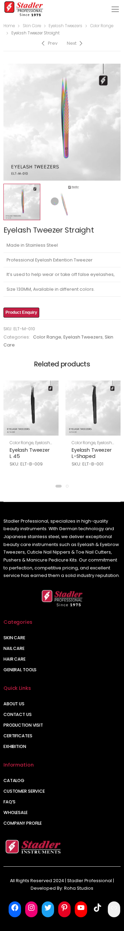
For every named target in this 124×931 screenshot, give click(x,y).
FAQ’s (9, 802)
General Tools (20, 670)
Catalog (13, 780)
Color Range (101, 26)
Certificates (17, 736)
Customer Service (24, 791)
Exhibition (14, 746)
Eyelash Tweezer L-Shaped (92, 453)
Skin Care (32, 26)
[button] (58, 486)
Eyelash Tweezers (65, 26)
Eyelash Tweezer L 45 (30, 453)
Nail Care (13, 648)
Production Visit (23, 725)
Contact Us (17, 714)
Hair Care (14, 659)
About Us (13, 704)
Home (9, 26)
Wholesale (15, 812)
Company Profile (22, 823)
